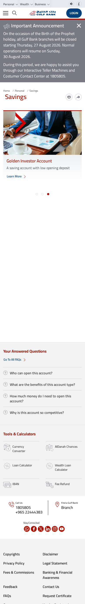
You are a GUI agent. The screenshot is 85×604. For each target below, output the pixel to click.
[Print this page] (69, 97)
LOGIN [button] (74, 13)
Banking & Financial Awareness (57, 575)
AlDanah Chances (66, 446)
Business (40, 4)
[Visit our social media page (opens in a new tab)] (26, 528)
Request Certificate (57, 595)
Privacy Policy (13, 563)
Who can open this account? (31, 373)
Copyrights (11, 554)
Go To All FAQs (12, 359)
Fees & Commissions (18, 572)
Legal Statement (55, 563)
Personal (9, 4)
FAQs (7, 595)
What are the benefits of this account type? (42, 384)
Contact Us (51, 586)
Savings (33, 90)
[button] (37, 194)
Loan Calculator (22, 465)
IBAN (15, 484)
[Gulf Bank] (42, 13)
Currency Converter (18, 449)
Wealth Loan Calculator (63, 467)
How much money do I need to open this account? (40, 398)
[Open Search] (14, 13)
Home (6, 90)
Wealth (25, 4)
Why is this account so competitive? (37, 412)
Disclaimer (50, 554)
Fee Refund (62, 484)
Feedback (10, 586)
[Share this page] (78, 97)
